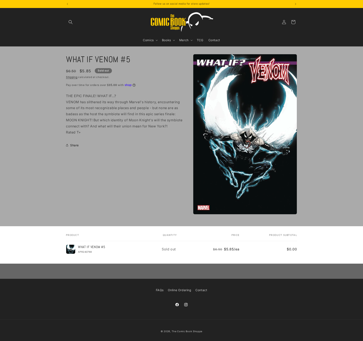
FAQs (160, 290)
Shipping (72, 77)
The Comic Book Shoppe (187, 331)
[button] (70, 22)
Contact (201, 290)
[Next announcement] (295, 4)
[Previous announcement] (67, 4)
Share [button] (74, 145)
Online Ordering (179, 290)
